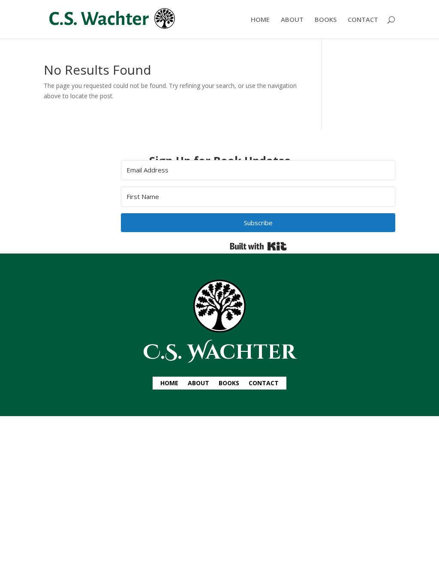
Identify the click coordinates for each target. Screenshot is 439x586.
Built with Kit (258, 246)
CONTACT (363, 20)
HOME (260, 20)
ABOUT (292, 20)
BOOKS (326, 20)
